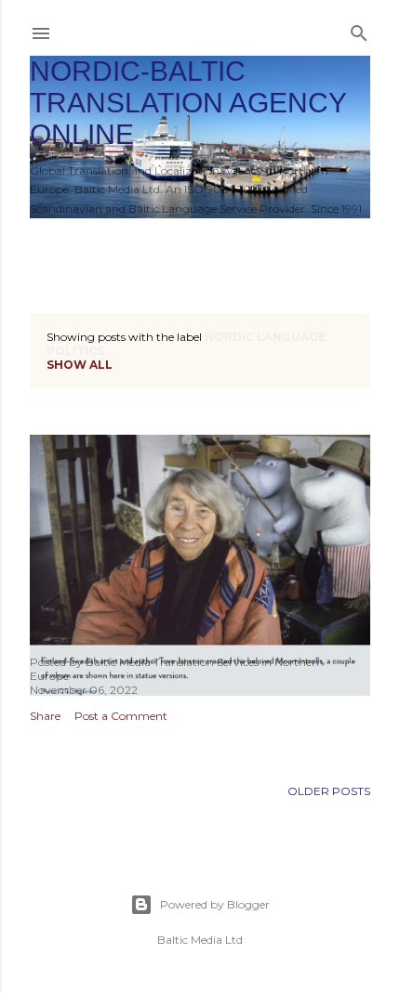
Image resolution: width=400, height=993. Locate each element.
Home (58, 242)
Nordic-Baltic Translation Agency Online (188, 103)
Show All (80, 365)
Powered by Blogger (215, 904)
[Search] (359, 29)
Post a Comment (120, 716)
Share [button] (45, 716)
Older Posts (328, 791)
